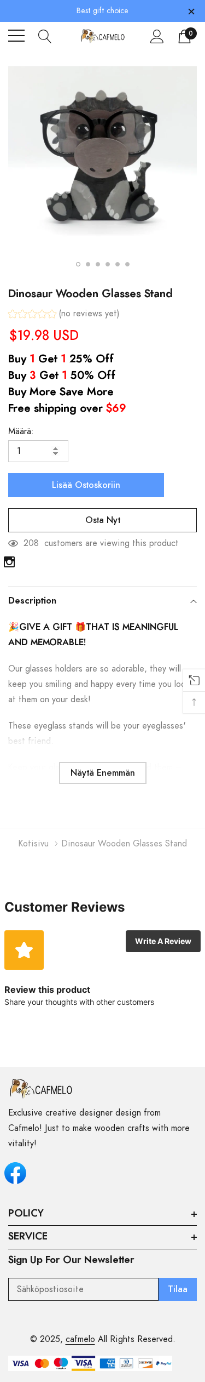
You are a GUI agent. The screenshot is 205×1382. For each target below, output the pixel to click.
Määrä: (21, 431)
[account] (157, 36)
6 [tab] (127, 264)
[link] (9, 562)
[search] (45, 35)
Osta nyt (102, 520)
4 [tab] (108, 264)
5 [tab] (117, 264)
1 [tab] (78, 264)
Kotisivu (34, 843)
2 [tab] (88, 264)
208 (31, 543)
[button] (64, 315)
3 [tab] (98, 264)
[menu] (16, 35)
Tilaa (178, 1289)
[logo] (102, 36)
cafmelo (80, 1339)
